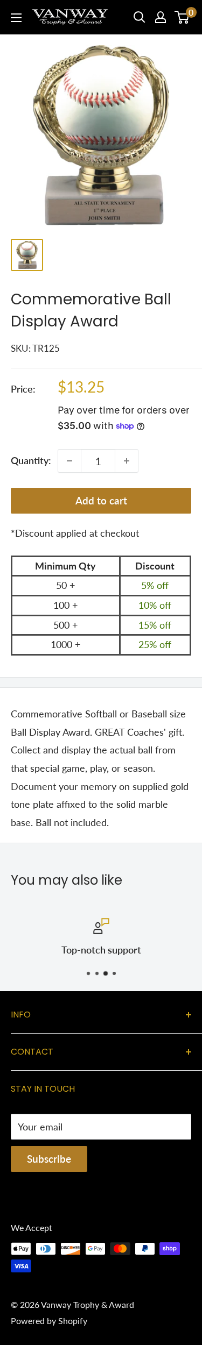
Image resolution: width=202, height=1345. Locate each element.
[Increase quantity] (126, 461)
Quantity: (31, 460)
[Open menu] (16, 17)
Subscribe (49, 1158)
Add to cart (101, 500)
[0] (182, 17)
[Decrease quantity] (69, 461)
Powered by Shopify (49, 1320)
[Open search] (139, 17)
